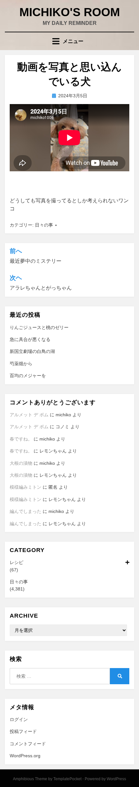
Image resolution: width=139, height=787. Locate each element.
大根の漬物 (21, 463)
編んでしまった (25, 511)
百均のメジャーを (28, 375)
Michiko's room (69, 12)
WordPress (116, 779)
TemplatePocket (67, 779)
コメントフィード (28, 743)
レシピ (16, 562)
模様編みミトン (25, 487)
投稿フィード (23, 731)
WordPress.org (25, 755)
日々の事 (44, 225)
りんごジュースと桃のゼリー (39, 327)
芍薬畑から (21, 363)
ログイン (19, 719)
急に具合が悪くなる (30, 339)
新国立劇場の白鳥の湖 (32, 351)
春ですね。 (21, 438)
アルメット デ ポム (29, 414)
